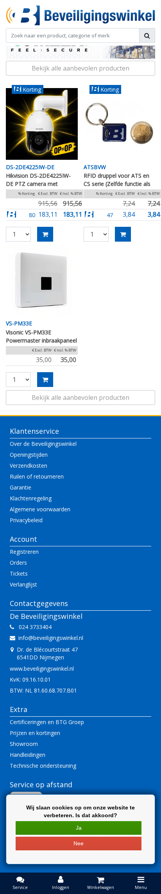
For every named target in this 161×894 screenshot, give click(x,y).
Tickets (19, 573)
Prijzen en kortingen (35, 733)
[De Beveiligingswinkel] (80, 15)
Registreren (24, 551)
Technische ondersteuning (43, 765)
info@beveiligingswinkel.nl (50, 637)
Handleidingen (27, 754)
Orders (18, 562)
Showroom (24, 743)
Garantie (20, 487)
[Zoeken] (147, 35)
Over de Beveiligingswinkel (43, 443)
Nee (78, 843)
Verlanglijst (23, 584)
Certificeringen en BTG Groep (47, 722)
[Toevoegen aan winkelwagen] (45, 234)
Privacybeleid (26, 520)
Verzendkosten (28, 465)
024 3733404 (33, 627)
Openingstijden (29, 454)
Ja (79, 828)
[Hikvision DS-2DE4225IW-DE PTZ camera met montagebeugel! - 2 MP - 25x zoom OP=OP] (42, 124)
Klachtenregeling (31, 498)
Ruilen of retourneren (37, 476)
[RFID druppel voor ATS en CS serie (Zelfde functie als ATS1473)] (120, 124)
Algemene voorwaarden (40, 509)
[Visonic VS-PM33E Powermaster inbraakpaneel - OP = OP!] (42, 280)
